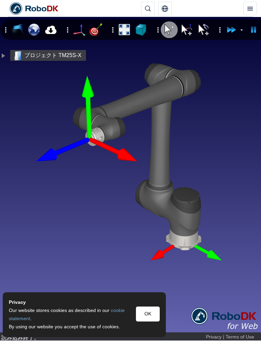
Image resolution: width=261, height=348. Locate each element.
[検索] (148, 8)
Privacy (214, 337)
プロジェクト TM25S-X (53, 55)
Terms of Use (240, 337)
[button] (165, 8)
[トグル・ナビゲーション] (250, 8)
